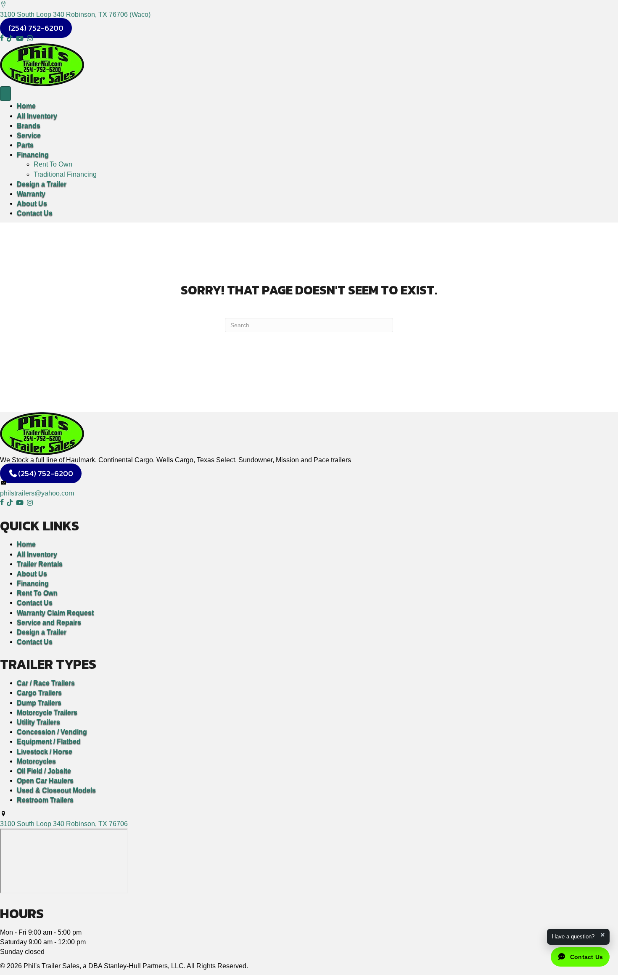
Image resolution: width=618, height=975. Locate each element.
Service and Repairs (49, 622)
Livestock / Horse (44, 751)
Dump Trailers (39, 702)
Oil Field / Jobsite (44, 770)
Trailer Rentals (40, 563)
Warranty (31, 193)
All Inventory (37, 115)
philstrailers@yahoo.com (37, 493)
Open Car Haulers (45, 780)
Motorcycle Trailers (47, 712)
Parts (25, 144)
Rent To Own (53, 164)
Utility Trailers (38, 722)
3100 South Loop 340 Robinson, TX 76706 (64, 823)
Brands (28, 125)
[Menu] (5, 93)
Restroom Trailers (45, 799)
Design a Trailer (41, 184)
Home (26, 105)
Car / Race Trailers (46, 682)
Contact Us (35, 213)
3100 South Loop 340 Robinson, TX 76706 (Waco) (75, 14)
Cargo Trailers (39, 692)
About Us (32, 203)
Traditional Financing (65, 174)
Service (29, 135)
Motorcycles (36, 761)
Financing (33, 154)
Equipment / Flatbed (49, 741)
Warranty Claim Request (55, 612)
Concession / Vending (52, 731)
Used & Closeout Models (56, 790)
